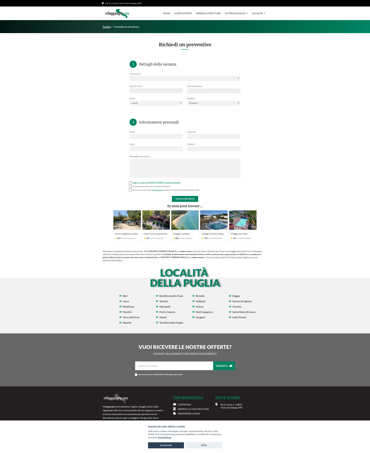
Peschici (127, 311)
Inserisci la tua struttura (193, 409)
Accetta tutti (166, 445)
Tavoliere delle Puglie (171, 322)
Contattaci (184, 404)
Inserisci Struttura (208, 13)
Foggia (236, 295)
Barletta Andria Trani (171, 295)
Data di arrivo (136, 86)
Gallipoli (200, 301)
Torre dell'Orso (131, 317)
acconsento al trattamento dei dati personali (160, 374)
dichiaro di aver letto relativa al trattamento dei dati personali (165, 190)
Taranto (163, 301)
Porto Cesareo (167, 311)
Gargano (200, 317)
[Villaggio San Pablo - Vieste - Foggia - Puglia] (243, 220)
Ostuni (200, 306)
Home (166, 13)
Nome (132, 132)
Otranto (237, 306)
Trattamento (135, 74)
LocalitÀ (257, 13)
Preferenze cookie (189, 413)
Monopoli (164, 306)
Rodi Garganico (204, 311)
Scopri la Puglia (235, 13)
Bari (125, 295)
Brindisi (200, 295)
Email (132, 144)
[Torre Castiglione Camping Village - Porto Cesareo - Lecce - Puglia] (127, 220)
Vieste (162, 317)
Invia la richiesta (185, 199)
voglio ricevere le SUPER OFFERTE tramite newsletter (156, 182)
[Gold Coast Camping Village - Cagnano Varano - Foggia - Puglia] (156, 220)
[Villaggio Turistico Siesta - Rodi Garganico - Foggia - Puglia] (214, 220)
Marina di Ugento (242, 301)
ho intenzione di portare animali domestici (151, 186)
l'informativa (157, 190)
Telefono (191, 144)
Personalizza (164, 437)
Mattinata (128, 306)
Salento (127, 322)
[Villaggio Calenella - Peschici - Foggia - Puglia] (185, 220)
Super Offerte (183, 13)
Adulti (132, 98)
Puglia (106, 26)
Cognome (191, 132)
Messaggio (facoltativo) (140, 156)
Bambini (191, 98)
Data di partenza (194, 86)
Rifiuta (204, 445)
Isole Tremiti (239, 317)
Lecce (126, 301)
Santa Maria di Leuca (243, 311)
